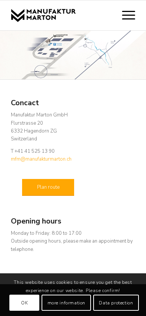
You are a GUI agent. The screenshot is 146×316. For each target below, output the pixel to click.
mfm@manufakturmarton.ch (41, 159)
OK (24, 303)
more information (67, 303)
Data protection (116, 303)
